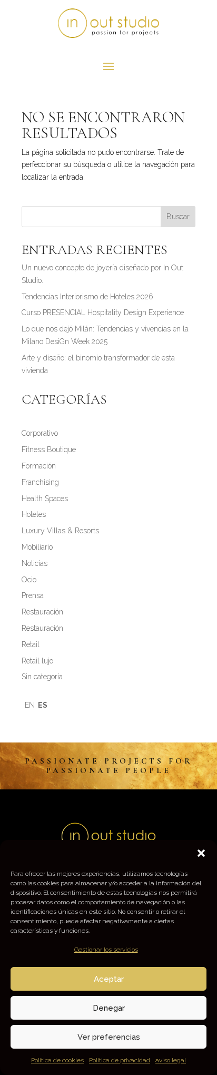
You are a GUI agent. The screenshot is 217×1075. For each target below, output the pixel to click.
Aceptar (109, 979)
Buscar (178, 216)
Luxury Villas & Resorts (60, 530)
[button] (201, 853)
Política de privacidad (119, 1060)
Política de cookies (57, 1060)
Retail (31, 644)
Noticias (34, 563)
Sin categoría (42, 676)
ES (42, 705)
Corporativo (40, 433)
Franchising (40, 482)
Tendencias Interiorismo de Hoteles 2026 (87, 296)
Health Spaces (45, 498)
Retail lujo (37, 661)
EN (30, 705)
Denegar (109, 1008)
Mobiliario (37, 547)
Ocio (29, 579)
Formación (39, 466)
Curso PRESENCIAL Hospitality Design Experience (103, 312)
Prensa (33, 595)
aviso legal (170, 1060)
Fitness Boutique (49, 449)
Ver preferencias (108, 1037)
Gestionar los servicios (106, 949)
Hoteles (34, 514)
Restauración (42, 612)
